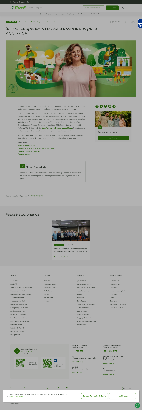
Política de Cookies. (17, 396)
